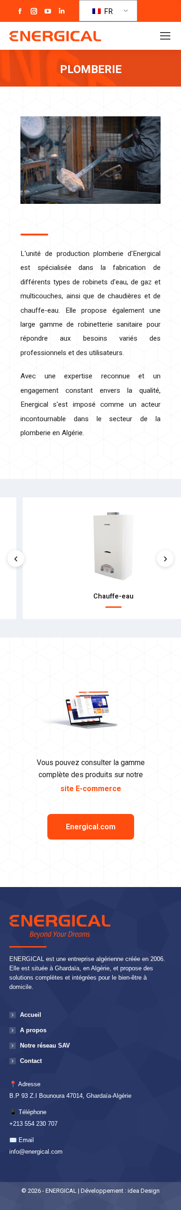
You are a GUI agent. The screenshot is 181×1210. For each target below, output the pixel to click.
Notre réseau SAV (45, 1045)
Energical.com (91, 826)
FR (107, 11)
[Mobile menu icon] (165, 35)
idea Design (144, 1190)
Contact (31, 1060)
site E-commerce (90, 788)
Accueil (30, 1014)
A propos (33, 1030)
